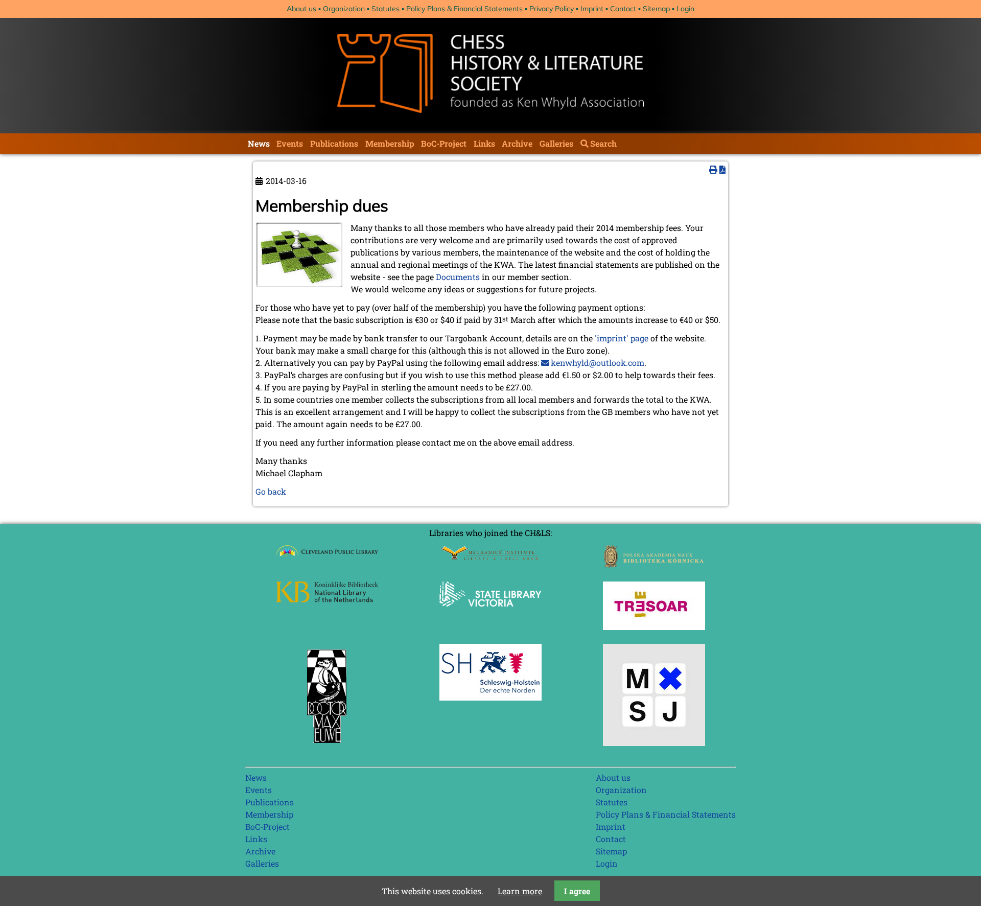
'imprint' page (621, 338)
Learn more (520, 891)
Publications (334, 143)
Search (603, 143)
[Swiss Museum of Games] (654, 742)
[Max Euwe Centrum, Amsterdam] (327, 745)
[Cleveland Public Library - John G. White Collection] (327, 557)
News (259, 143)
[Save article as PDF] (722, 169)
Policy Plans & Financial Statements (464, 8)
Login (685, 8)
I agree (577, 891)
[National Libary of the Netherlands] (327, 599)
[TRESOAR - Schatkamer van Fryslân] (654, 626)
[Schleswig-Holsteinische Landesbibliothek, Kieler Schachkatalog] (490, 697)
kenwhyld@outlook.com (597, 362)
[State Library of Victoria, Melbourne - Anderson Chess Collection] (490, 612)
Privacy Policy (551, 8)
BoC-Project (443, 143)
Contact (623, 8)
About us (301, 8)
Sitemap (656, 8)
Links (484, 143)
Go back (270, 491)
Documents (458, 276)
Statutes (385, 8)
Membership (389, 143)
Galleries (556, 143)
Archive (517, 143)
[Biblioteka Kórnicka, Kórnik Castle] (654, 564)
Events (289, 143)
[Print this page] (713, 169)
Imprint (591, 8)
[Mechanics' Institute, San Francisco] (490, 557)
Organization (344, 8)
